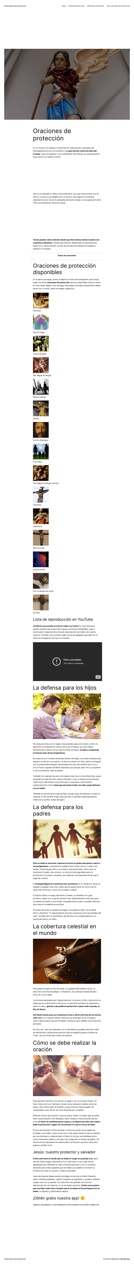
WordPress (125, 1259)
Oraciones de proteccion (15, 6)
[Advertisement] (67, 34)
